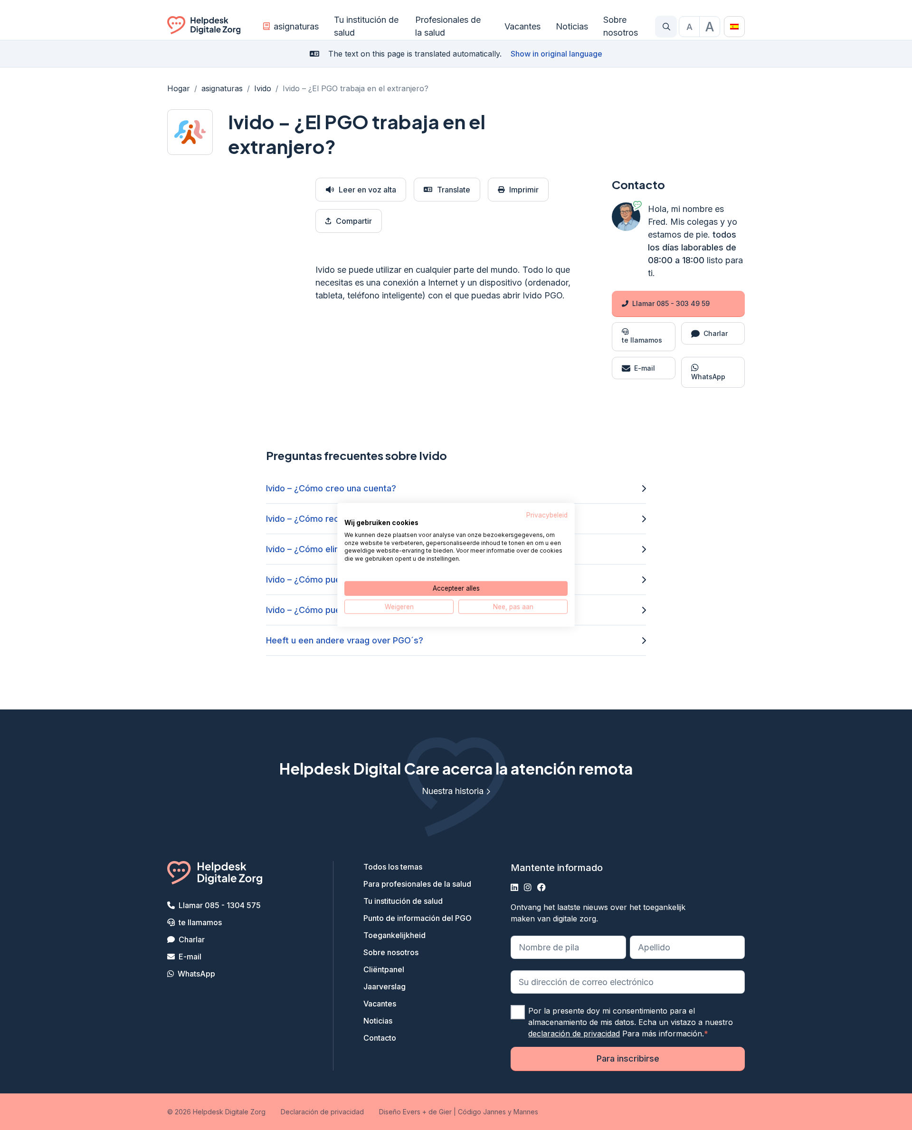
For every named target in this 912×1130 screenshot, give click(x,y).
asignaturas (296, 26)
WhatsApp (196, 973)
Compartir (354, 221)
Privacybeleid (547, 515)
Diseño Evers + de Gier (415, 1112)
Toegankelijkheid (394, 935)
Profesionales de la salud (448, 26)
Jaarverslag (384, 986)
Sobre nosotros (620, 26)
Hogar (178, 88)
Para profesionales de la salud (417, 884)
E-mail (190, 956)
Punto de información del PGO (417, 918)
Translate (453, 189)
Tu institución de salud (366, 26)
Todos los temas (392, 866)
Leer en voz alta (367, 189)
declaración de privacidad (574, 1033)
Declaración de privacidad (322, 1112)
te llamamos (200, 922)
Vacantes (522, 26)
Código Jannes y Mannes (498, 1112)
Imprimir (524, 189)
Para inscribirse (628, 1058)
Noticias (572, 26)
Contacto (379, 1038)
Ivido (262, 88)
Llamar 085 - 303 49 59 (671, 303)
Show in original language (556, 53)
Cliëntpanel (383, 969)
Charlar (192, 939)
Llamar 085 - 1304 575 (220, 905)
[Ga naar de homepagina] (203, 26)
